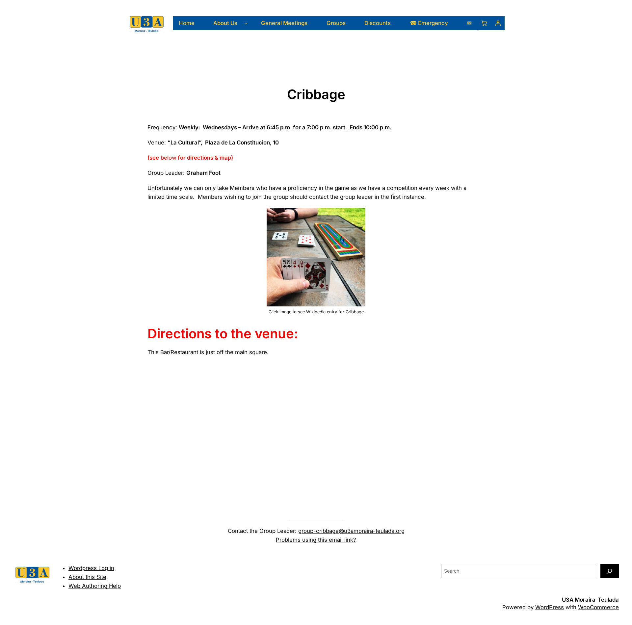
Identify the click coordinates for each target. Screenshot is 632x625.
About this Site (87, 577)
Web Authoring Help (94, 586)
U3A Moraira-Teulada (590, 599)
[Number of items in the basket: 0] (484, 23)
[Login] (498, 23)
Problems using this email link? (316, 539)
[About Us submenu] (246, 23)
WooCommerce (598, 607)
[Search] (609, 571)
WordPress (549, 607)
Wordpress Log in (91, 568)
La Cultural (185, 142)
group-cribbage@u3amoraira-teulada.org (351, 531)
